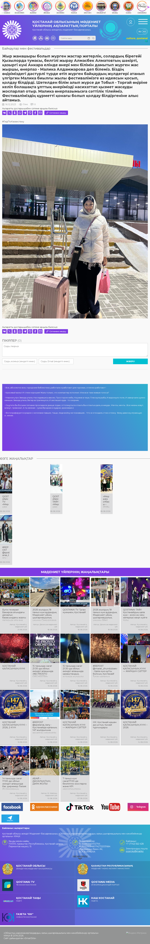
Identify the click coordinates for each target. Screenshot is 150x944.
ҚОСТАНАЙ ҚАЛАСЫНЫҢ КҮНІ (13, 667)
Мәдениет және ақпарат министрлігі (112, 867)
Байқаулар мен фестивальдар (26, 48)
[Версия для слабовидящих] (53, 38)
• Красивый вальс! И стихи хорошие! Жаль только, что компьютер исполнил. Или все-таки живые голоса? (57, 392)
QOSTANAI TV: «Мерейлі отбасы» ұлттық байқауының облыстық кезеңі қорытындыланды (6, 501)
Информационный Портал (105, 883)
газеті (28, 899)
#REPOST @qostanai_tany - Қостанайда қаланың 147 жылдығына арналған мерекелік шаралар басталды (45, 727)
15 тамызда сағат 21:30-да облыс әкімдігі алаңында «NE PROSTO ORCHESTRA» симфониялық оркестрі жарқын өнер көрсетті (43, 671)
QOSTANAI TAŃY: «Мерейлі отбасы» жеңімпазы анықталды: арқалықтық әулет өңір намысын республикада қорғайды (56, 501)
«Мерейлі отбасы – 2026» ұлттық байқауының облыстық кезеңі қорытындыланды (106, 501)
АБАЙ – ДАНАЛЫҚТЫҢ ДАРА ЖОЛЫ (41, 781)
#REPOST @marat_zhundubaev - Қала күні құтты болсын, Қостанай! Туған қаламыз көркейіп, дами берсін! (105, 671)
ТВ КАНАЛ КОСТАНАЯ (26, 883)
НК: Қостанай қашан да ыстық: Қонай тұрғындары (104, 725)
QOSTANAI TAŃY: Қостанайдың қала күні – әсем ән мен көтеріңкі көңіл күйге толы (135, 615)
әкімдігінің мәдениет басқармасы (34, 867)
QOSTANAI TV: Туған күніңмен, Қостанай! (74, 611)
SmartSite (30, 938)
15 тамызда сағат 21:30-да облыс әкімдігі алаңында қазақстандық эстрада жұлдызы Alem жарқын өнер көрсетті (74, 671)
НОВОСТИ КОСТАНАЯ (26, 915)
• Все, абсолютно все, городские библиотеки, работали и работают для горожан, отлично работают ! (55, 387)
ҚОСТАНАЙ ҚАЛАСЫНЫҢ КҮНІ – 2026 (135, 725)
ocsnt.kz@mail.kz (135, 851)
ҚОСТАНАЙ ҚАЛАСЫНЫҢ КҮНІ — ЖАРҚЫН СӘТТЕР (135, 669)
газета (102, 899)
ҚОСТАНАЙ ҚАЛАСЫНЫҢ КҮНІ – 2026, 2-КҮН (14, 725)
